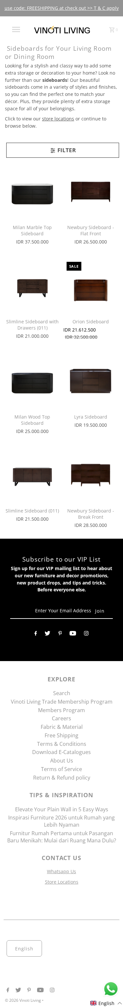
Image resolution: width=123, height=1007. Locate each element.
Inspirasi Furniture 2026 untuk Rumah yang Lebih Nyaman (61, 821)
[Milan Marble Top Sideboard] (32, 191)
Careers (61, 718)
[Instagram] (86, 634)
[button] (106, 1003)
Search (61, 693)
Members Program (61, 710)
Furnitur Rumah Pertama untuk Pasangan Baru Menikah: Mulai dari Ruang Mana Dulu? (61, 837)
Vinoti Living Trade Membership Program (62, 701)
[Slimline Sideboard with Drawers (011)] (32, 286)
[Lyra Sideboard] (90, 380)
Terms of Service (61, 769)
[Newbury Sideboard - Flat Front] (90, 191)
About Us (61, 760)
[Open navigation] (16, 29)
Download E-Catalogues (61, 752)
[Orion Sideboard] (90, 286)
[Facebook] (35, 634)
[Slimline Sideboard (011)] (32, 475)
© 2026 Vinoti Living (23, 1000)
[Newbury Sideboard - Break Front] (90, 475)
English (24, 948)
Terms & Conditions (61, 743)
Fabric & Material (62, 726)
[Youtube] (73, 634)
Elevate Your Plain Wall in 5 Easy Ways (61, 809)
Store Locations (61, 882)
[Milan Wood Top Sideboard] (32, 380)
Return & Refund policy (61, 777)
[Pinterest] (60, 634)
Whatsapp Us (61, 871)
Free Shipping (61, 735)
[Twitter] (47, 634)
